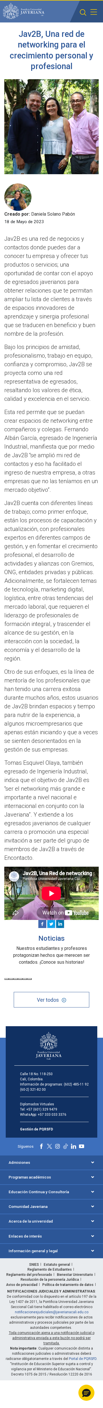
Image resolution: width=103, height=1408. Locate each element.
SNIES (34, 1265)
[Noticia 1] (6, 979)
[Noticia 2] (11, 979)
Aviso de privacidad (21, 1285)
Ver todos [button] (48, 1000)
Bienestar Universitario (75, 1275)
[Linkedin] (60, 924)
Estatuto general (57, 1265)
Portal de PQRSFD (82, 1359)
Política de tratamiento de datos (68, 1285)
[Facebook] (42, 924)
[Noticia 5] (25, 979)
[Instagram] (57, 1146)
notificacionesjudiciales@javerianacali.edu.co (51, 1312)
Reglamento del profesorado (29, 1275)
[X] (51, 924)
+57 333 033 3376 (52, 1115)
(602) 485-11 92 (76, 1084)
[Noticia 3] (15, 979)
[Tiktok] (65, 1146)
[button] (83, 12)
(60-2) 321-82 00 (33, 1090)
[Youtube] (81, 1146)
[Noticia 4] (20, 979)
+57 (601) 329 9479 (41, 1109)
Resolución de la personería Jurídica (50, 1280)
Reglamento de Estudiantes (49, 1269)
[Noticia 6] (29, 979)
